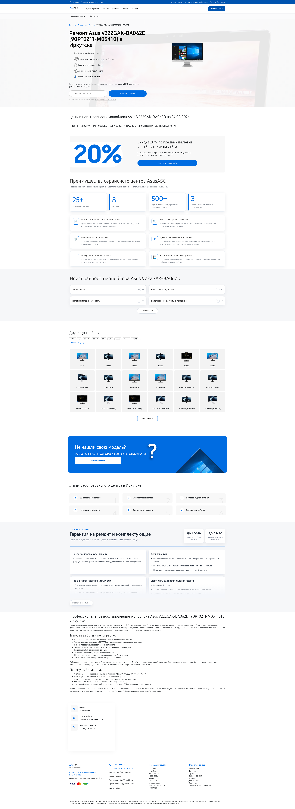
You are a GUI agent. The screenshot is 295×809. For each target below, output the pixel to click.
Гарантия (105, 9)
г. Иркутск (75, 2)
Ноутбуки (153, 771)
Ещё (143, 9)
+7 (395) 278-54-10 (219, 2)
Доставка (115, 9)
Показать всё (147, 418)
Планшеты (153, 781)
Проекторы (153, 776)
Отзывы (125, 9)
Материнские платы (157, 785)
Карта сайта (114, 788)
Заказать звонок (98, 460)
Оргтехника (94, 16)
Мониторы (153, 788)
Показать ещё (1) (77, 343)
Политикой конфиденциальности (105, 99)
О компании (194, 769)
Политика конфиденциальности (82, 772)
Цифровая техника (78, 16)
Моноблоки (154, 778)
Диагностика (194, 781)
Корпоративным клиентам (200, 785)
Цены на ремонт (92, 9)
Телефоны (153, 769)
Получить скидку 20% (167, 163)
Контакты (135, 9)
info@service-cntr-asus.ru (122, 768)
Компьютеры (154, 783)
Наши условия (75, 775)
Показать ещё (147, 311)
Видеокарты (154, 773)
